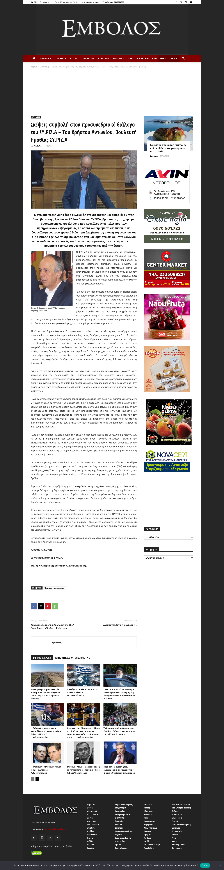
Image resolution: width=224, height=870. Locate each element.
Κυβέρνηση (148, 824)
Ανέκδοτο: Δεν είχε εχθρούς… (120, 625)
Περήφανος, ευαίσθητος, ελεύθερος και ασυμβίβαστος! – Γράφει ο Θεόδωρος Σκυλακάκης (119, 770)
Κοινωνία (103, 58)
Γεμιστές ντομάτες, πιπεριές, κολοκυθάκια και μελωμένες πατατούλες (168, 148)
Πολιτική (176, 811)
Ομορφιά (148, 834)
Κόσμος (75, 58)
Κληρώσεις (148, 811)
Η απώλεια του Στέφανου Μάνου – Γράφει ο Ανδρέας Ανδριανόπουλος (47, 770)
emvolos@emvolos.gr (91, 2)
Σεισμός (175, 821)
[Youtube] (191, 2)
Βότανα (90, 844)
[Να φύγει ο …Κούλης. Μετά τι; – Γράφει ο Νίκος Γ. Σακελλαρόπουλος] (83, 675)
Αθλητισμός (92, 811)
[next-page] (37, 779)
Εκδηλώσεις (120, 817)
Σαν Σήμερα (177, 817)
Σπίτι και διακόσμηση (181, 824)
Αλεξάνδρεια (92, 814)
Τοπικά (59, 58)
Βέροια (90, 837)
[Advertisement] (112, 91)
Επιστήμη (119, 827)
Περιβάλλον (149, 848)
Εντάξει (205, 865)
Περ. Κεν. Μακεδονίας (181, 804)
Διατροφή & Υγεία (122, 814)
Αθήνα (90, 807)
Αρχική (34, 66)
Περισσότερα (167, 58)
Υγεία (130, 58)
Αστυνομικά (92, 834)
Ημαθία (118, 844)
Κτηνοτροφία (150, 821)
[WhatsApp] (55, 606)
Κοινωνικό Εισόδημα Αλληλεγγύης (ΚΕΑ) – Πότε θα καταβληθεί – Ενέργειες (54, 627)
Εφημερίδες (120, 841)
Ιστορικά (148, 804)
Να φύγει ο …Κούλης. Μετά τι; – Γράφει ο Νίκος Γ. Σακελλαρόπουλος (82, 692)
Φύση (174, 841)
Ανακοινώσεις (93, 824)
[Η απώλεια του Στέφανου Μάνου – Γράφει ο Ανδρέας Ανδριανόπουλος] (47, 752)
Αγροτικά (91, 804)
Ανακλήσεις (92, 821)
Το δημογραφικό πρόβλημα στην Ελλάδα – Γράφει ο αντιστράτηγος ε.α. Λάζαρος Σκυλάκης (119, 731)
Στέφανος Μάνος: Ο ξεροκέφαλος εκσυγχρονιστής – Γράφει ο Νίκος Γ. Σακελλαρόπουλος (83, 770)
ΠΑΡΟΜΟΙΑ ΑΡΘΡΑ (41, 657)
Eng (154, 58)
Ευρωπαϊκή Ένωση (123, 837)
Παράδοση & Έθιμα (152, 844)
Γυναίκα (90, 848)
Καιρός (147, 807)
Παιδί (146, 841)
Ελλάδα (44, 58)
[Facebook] (176, 2)
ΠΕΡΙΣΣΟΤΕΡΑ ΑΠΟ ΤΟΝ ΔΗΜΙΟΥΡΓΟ (72, 657)
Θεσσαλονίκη (121, 848)
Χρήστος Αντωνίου (54, 588)
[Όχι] (220, 865)
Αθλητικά (88, 58)
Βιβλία (90, 841)
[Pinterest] (48, 606)
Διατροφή (143, 58)
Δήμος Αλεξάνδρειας (124, 804)
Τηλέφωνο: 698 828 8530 (113, 2)
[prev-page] (32, 779)
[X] (186, 2)
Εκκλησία (119, 821)
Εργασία (118, 834)
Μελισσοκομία (150, 827)
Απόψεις (44, 66)
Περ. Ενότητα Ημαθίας (181, 807)
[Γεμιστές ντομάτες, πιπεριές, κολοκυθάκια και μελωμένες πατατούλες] (168, 133)
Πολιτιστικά (177, 814)
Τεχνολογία (177, 831)
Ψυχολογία (177, 848)
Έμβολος (38, 146)
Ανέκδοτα (91, 827)
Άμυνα (90, 817)
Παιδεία (147, 837)
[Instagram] (181, 2)
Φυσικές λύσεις (178, 844)
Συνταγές (118, 58)
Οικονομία (148, 831)
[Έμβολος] (112, 29)
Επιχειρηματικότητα (124, 831)
